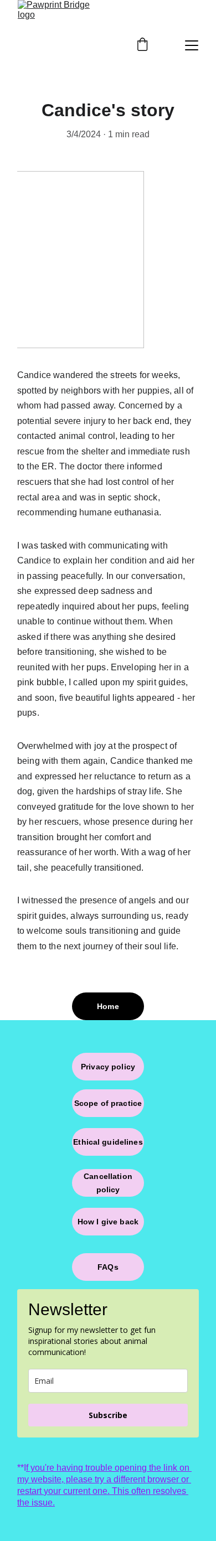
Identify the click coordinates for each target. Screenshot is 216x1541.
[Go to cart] (142, 45)
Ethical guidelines (108, 1141)
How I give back (108, 1221)
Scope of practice (108, 1103)
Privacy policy (108, 1066)
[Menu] (191, 45)
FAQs (108, 1267)
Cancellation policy (108, 1183)
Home (108, 1006)
